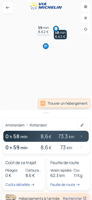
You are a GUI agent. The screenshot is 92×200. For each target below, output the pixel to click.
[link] (64, 103)
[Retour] (7, 7)
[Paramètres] (85, 18)
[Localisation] (85, 29)
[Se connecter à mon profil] (85, 6)
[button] (60, 34)
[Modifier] (82, 125)
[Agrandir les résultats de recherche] (46, 113)
